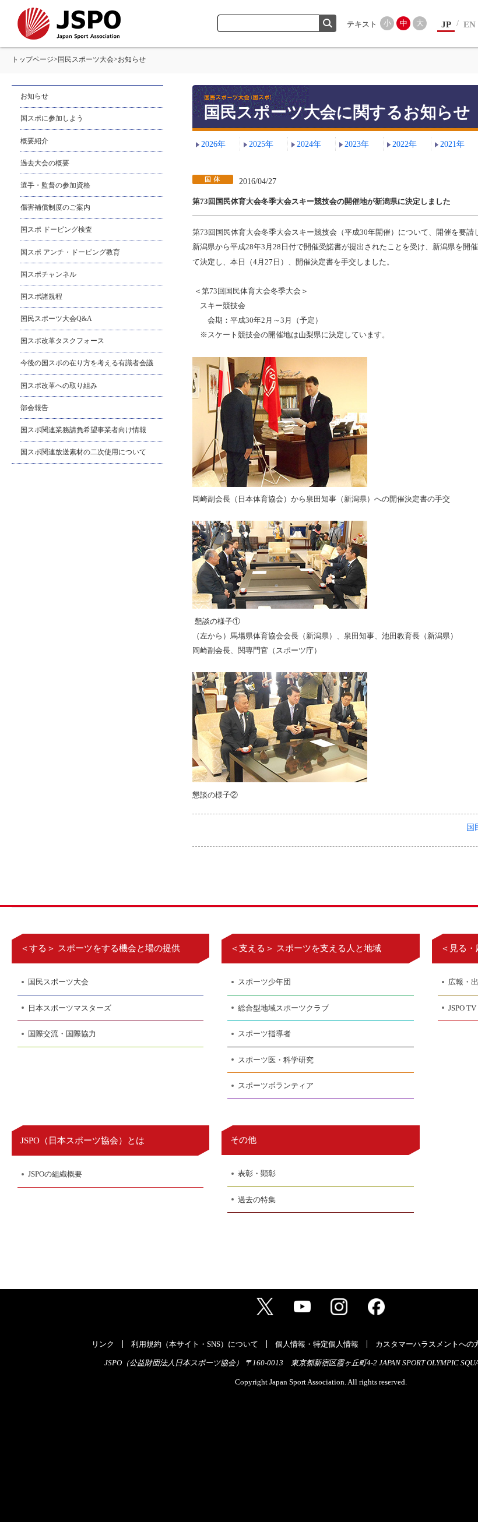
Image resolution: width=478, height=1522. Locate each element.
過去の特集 (257, 1199)
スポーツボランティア (276, 1085)
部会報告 (34, 408)
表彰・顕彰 (257, 1173)
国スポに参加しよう (51, 118)
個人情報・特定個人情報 (316, 1344)
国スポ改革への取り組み (58, 386)
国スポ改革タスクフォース (62, 341)
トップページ (33, 59)
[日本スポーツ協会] (69, 24)
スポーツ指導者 (264, 1033)
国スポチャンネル (48, 274)
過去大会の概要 (44, 163)
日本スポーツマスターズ (69, 1008)
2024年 (309, 144)
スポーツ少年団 (264, 981)
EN (469, 24)
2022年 (404, 144)
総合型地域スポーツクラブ (283, 1008)
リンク (103, 1344)
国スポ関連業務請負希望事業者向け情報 (83, 430)
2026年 (213, 144)
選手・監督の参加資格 (55, 185)
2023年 (357, 144)
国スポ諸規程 (41, 296)
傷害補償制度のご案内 (55, 207)
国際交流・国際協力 (62, 1033)
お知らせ (34, 96)
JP (446, 24)
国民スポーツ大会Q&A (56, 319)
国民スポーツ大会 (86, 59)
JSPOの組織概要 (55, 1174)
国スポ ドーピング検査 (56, 229)
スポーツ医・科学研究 (276, 1059)
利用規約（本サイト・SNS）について (194, 1344)
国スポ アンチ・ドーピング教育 (70, 252)
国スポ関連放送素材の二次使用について (83, 452)
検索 (327, 23)
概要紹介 (34, 141)
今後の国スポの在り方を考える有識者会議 (86, 363)
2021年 (452, 144)
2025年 (261, 144)
